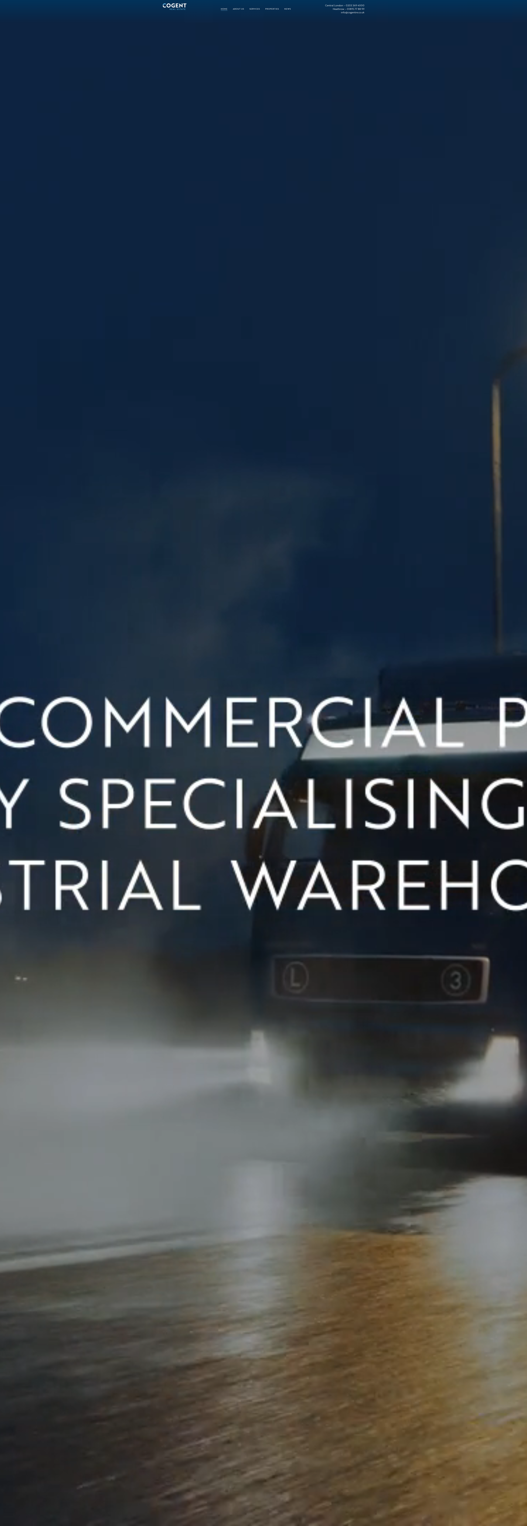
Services (255, 8)
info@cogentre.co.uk (352, 12)
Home (224, 8)
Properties (272, 8)
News (287, 8)
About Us (238, 8)
